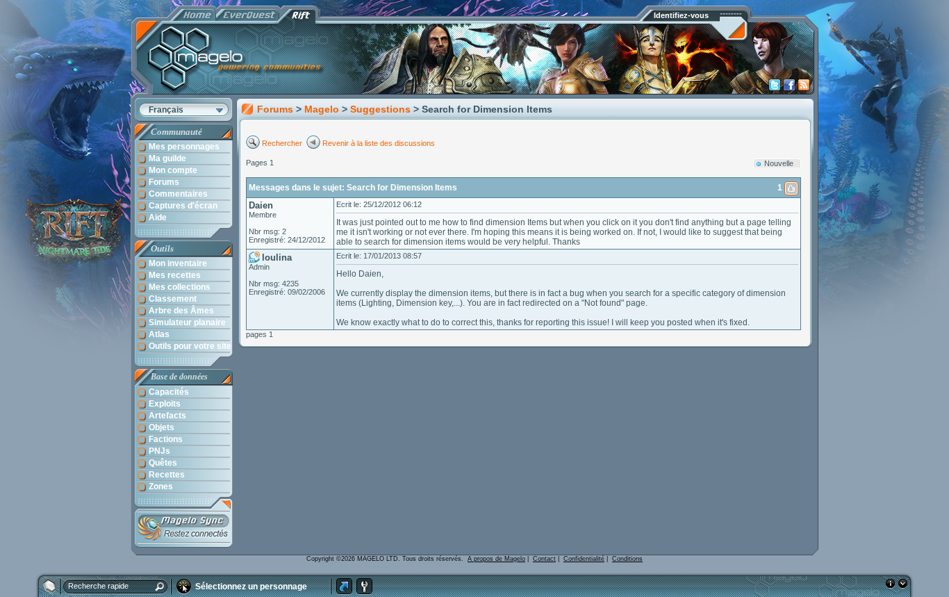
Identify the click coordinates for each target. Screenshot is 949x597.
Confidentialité (583, 558)
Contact (544, 558)
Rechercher (283, 143)
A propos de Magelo (496, 558)
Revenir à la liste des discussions (378, 143)
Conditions (627, 558)
